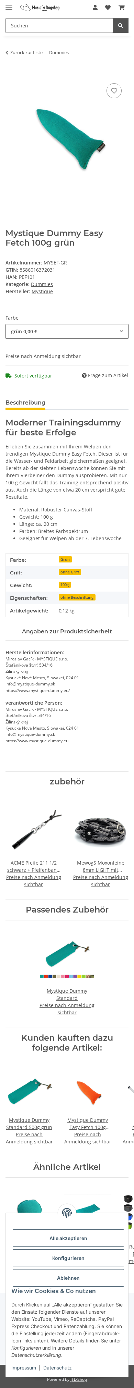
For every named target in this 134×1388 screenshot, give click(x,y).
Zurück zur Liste (26, 52)
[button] (95, 7)
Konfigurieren (68, 1258)
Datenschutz (57, 1368)
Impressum (23, 1368)
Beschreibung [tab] (25, 402)
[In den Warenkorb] (10, 74)
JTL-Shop (78, 1379)
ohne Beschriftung (76, 597)
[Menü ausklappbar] (8, 4)
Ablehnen (68, 1278)
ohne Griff (69, 572)
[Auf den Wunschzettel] (114, 90)
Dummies (42, 284)
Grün (65, 559)
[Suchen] (121, 25)
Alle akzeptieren (68, 1238)
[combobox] (67, 331)
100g (64, 584)
